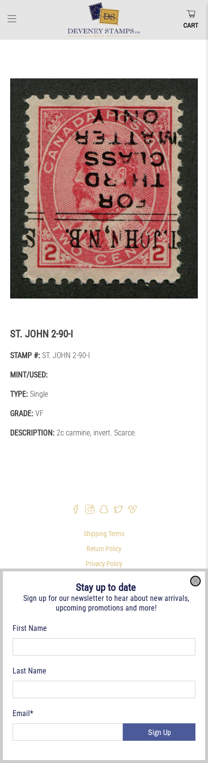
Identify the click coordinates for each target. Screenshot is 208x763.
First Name (30, 628)
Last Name (29, 670)
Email (23, 713)
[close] (195, 581)
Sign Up (159, 732)
